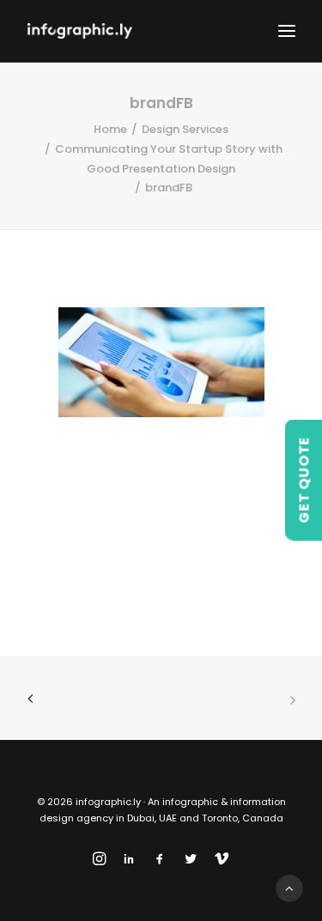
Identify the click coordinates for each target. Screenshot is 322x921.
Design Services (185, 129)
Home (110, 129)
